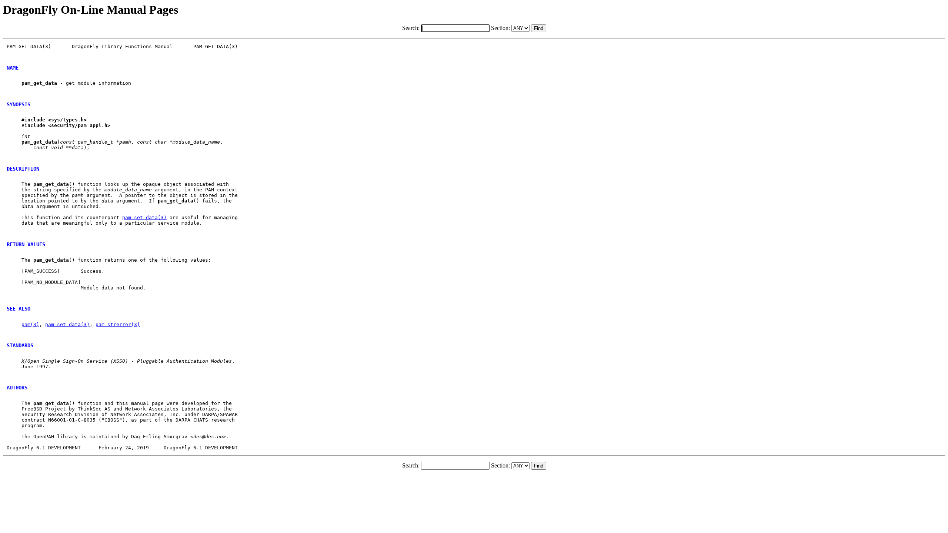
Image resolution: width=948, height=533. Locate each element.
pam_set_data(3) (144, 217)
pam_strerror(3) (118, 324)
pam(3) (30, 324)
